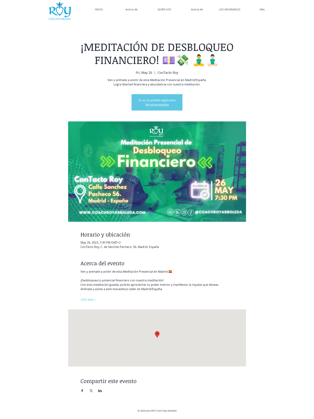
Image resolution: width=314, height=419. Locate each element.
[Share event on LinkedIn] (100, 390)
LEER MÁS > (88, 300)
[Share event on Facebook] (82, 390)
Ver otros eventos (157, 105)
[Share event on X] (91, 390)
